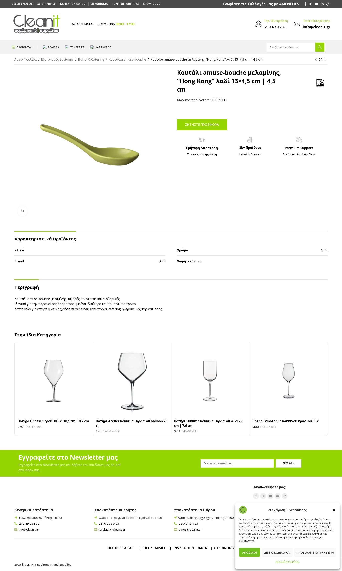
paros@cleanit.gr (190, 529)
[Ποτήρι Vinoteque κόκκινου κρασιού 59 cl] (288, 381)
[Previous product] (315, 59)
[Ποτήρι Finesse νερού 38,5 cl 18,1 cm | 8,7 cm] (54, 381)
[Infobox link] (261, 4)
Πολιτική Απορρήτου (287, 561)
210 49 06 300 (28, 523)
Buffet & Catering (91, 59)
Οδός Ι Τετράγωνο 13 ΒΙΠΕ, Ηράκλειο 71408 (130, 518)
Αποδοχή (249, 552)
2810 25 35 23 (108, 523)
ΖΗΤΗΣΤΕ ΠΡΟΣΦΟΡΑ (202, 124)
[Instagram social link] (310, 4)
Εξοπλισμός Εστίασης (57, 59)
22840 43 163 (188, 523)
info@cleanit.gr (28, 529)
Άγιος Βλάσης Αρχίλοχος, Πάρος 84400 (206, 518)
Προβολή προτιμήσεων (315, 552)
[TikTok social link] (327, 4)
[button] (334, 510)
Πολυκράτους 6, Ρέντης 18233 (40, 518)
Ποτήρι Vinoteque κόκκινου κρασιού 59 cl (286, 421)
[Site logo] (36, 24)
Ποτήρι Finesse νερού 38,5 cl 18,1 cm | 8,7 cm (53, 421)
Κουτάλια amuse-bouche (127, 59)
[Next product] (325, 59)
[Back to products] (320, 59)
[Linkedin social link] (322, 4)
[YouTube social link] (316, 4)
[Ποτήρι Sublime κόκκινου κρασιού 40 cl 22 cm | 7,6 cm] (210, 381)
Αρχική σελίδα (25, 59)
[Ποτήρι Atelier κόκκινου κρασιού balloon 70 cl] (132, 381)
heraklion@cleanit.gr (111, 529)
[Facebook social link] (305, 4)
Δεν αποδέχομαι (277, 552)
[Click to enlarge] (22, 211)
